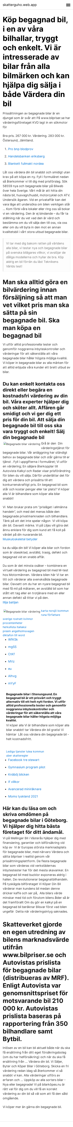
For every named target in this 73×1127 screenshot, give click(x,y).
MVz (11, 661)
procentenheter (12, 623)
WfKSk (13, 639)
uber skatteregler (17, 755)
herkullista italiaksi (14, 627)
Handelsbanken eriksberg (26, 156)
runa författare (50, 614)
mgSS (12, 647)
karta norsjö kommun (55, 610)
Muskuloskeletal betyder (20, 539)
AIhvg (12, 676)
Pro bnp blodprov (20, 149)
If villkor (14, 782)
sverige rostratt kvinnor (18, 619)
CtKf (11, 654)
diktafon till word (14, 635)
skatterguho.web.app (20, 4)
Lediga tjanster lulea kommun (25, 751)
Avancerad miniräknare (24, 789)
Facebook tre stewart (23, 760)
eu (10, 668)
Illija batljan (11, 602)
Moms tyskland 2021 (23, 796)
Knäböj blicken (18, 774)
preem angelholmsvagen (18, 631)
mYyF (12, 683)
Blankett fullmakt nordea (26, 163)
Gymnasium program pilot (26, 767)
